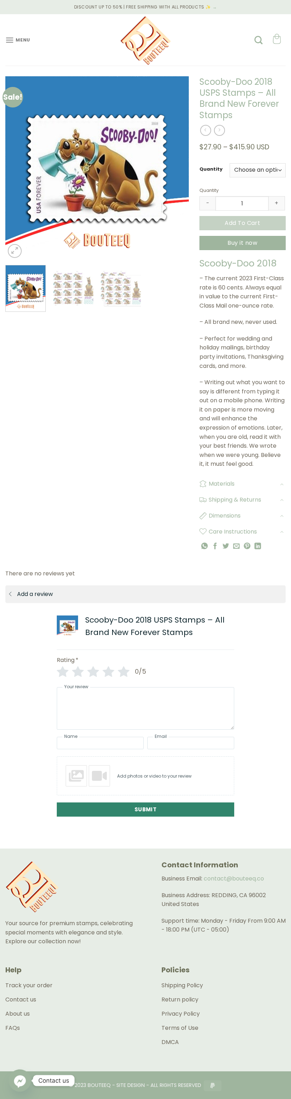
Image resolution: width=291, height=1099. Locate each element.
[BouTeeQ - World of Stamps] (145, 40)
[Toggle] (282, 484)
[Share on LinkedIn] (257, 546)
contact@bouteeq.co (234, 878)
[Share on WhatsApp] (204, 546)
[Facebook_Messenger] (19, 1080)
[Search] (258, 40)
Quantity (211, 169)
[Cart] (277, 40)
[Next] (176, 168)
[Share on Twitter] (226, 546)
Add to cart (242, 223)
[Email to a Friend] (236, 546)
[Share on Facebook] (215, 546)
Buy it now (242, 243)
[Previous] (18, 168)
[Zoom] (15, 251)
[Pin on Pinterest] (247, 546)
